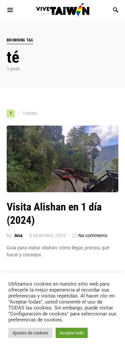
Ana (18, 235)
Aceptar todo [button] (72, 332)
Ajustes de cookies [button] (30, 332)
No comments (92, 235)
